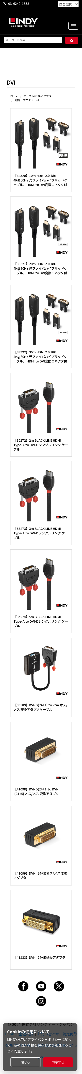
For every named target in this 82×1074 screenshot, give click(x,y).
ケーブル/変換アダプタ (37, 96)
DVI (37, 100)
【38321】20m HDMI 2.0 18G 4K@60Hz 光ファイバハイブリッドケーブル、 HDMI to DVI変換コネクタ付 (40, 268)
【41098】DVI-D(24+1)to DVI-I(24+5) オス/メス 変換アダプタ (36, 791)
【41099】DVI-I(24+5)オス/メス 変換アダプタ (40, 875)
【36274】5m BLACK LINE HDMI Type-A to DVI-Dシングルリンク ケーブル (40, 621)
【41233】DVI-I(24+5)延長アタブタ (39, 957)
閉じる (25, 1062)
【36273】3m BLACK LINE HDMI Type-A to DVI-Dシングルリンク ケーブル (40, 533)
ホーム (14, 96)
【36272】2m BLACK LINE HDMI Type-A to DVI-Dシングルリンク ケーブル (40, 445)
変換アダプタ (22, 100)
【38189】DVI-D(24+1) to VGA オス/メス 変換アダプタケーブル (40, 707)
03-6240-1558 (18, 3)
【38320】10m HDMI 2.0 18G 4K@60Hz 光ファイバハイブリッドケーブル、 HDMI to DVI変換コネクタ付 (40, 180)
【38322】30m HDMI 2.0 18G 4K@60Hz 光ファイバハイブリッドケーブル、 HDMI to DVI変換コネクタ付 (40, 356)
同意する (58, 1062)
